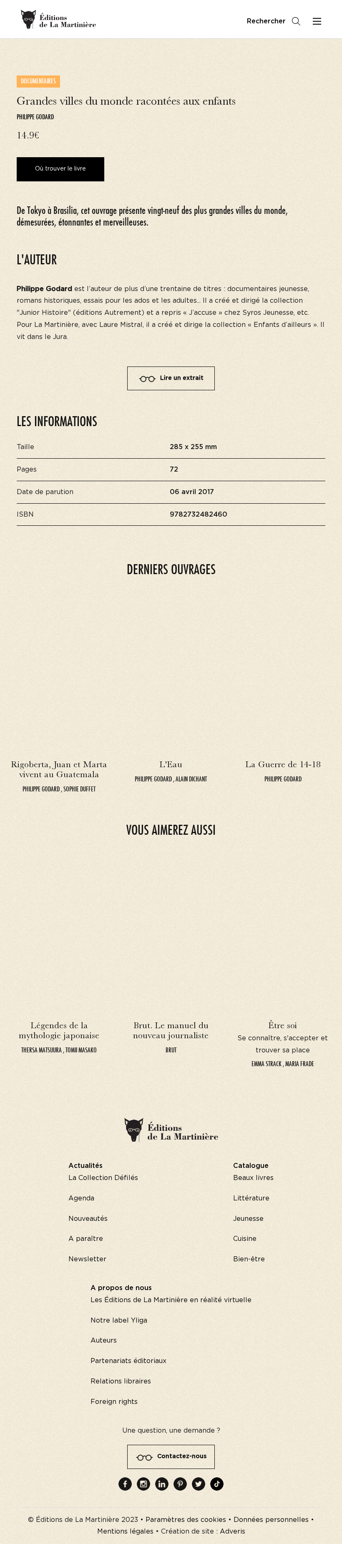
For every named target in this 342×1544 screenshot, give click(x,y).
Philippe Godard (35, 117)
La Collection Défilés (103, 1178)
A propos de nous (121, 1288)
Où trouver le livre (60, 169)
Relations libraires (121, 1381)
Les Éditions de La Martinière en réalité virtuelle (171, 1300)
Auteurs (104, 1340)
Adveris (232, 1531)
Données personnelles (271, 1519)
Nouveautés (88, 1218)
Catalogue (251, 1165)
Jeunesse (248, 1218)
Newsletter (87, 1259)
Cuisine (244, 1238)
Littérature (251, 1198)
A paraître (85, 1238)
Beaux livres (253, 1178)
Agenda (81, 1198)
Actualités (85, 1165)
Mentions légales (125, 1531)
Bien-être (249, 1259)
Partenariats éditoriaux (128, 1361)
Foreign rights (114, 1401)
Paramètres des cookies (186, 1519)
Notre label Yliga (119, 1320)
